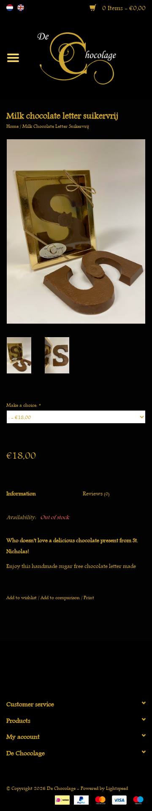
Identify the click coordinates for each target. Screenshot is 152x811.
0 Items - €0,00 (123, 8)
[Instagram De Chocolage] (91, 666)
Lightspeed (117, 788)
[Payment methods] (61, 798)
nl (9, 7)
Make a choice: (23, 404)
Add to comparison (61, 597)
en (20, 7)
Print (89, 597)
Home (12, 126)
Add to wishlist (21, 597)
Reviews (96, 493)
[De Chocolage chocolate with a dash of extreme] (89, 57)
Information (21, 493)
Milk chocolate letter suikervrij (55, 126)
